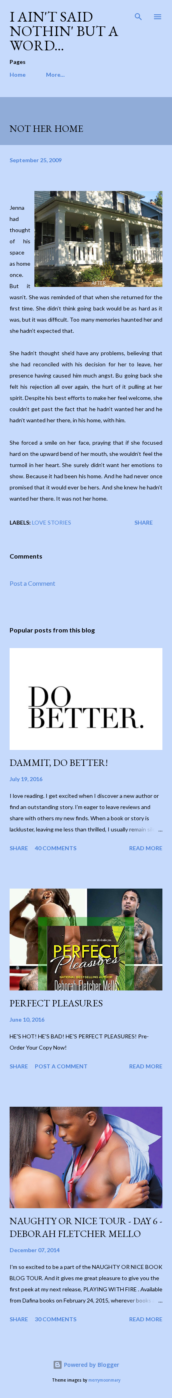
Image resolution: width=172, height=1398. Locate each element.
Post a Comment (32, 583)
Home (18, 74)
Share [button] (143, 522)
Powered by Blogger (90, 1364)
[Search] (138, 14)
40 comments (55, 848)
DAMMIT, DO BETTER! (59, 762)
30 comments (55, 1319)
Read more (145, 848)
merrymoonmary (104, 1380)
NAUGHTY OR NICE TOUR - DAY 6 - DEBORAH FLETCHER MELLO (86, 1227)
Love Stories (51, 522)
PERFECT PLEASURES (56, 1003)
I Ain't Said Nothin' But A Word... (64, 31)
